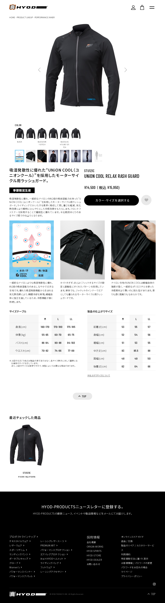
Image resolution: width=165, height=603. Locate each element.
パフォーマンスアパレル (21, 576)
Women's (14, 567)
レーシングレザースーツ (52, 541)
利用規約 (126, 554)
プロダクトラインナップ (22, 537)
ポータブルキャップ (18, 558)
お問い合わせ (93, 564)
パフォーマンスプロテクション (55, 550)
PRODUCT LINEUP (25, 17)
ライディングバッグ (49, 563)
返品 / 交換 (127, 541)
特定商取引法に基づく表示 (134, 558)
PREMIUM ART (47, 545)
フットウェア (46, 567)
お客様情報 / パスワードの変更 (136, 563)
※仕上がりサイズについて (98, 375)
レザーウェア (15, 545)
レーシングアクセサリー (52, 571)
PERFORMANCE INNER (44, 17)
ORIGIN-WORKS (95, 546)
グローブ (13, 563)
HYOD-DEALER (94, 559)
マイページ (126, 571)
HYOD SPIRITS (94, 551)
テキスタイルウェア (18, 541)
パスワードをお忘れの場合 (134, 567)
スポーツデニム (17, 550)
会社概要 (91, 542)
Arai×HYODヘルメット (51, 558)
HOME (12, 17)
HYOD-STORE (94, 555)
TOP (153, 594)
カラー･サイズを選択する (112, 200)
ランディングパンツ (18, 554)
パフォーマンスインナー (21, 571)
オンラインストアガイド (132, 536)
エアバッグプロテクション (53, 554)
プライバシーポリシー (132, 576)
